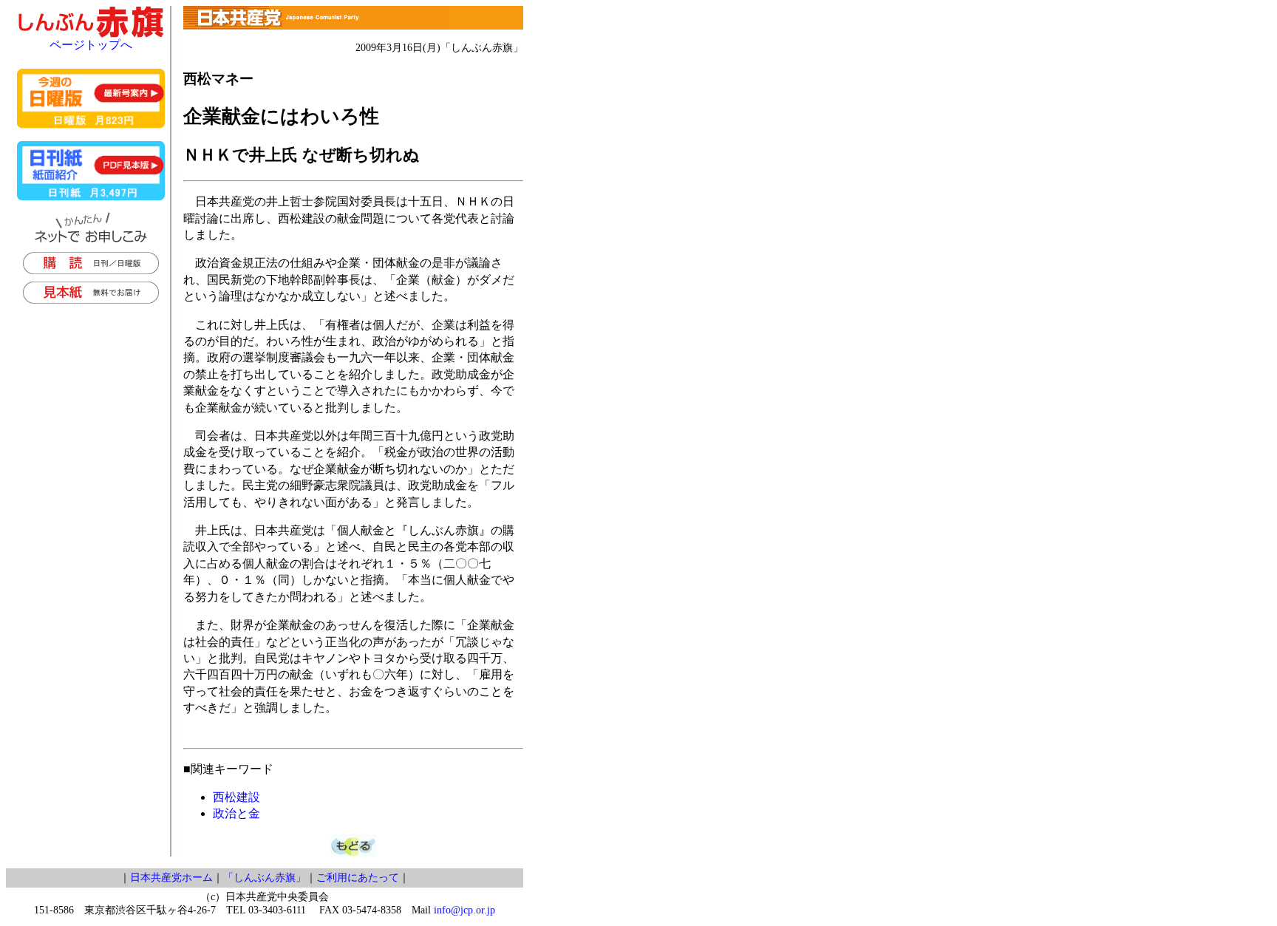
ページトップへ (91, 44)
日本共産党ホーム (171, 877)
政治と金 (236, 813)
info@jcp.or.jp (464, 910)
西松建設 (236, 797)
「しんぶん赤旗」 (264, 877)
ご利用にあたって (357, 877)
